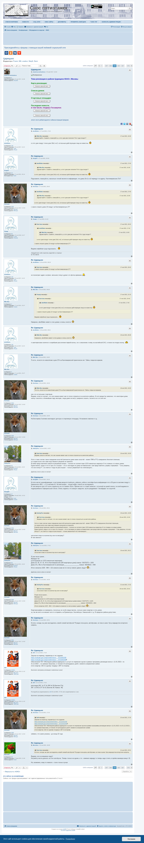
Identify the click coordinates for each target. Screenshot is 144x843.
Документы (62, 22)
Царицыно (8, 58)
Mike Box (39, 136)
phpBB (64, 829)
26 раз (15, 469)
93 (12, 465)
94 (12, 233)
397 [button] (106, 66)
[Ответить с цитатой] (129, 70)
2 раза (15, 306)
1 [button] (101, 66)
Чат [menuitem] (47, 26)
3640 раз (16, 674)
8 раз (15, 759)
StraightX (6, 491)
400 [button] (118, 66)
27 (12, 494)
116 (12, 145)
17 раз (15, 236)
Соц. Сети (36, 22)
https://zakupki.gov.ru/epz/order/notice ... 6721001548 (48, 657)
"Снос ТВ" (93, 22)
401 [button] (123, 66)
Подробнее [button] (70, 839)
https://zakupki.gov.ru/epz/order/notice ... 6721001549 (48, 660)
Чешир (6, 231)
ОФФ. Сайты (49, 22)
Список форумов (11, 22)
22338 (13, 670)
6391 (12, 206)
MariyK (31, 61)
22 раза (16, 80)
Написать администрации (111, 22)
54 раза (15, 468)
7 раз (14, 148)
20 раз (15, 149)
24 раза (16, 237)
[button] (95, 65)
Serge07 (6, 170)
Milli (20, 61)
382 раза (15, 672)
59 (12, 757)
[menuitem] (13, 26)
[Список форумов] (17, 10)
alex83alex (7, 143)
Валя (36, 61)
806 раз (16, 210)
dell (5, 667)
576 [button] (128, 66)
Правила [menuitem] (21, 26)
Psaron (15, 61)
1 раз (14, 498)
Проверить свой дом (78, 22)
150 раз (15, 209)
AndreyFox (7, 463)
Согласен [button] (131, 839)
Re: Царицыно (37, 129)
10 (12, 173)
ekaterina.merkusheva (10, 75)
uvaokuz (25, 61)
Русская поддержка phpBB (68, 830)
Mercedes (7, 754)
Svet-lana (6, 204)
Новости (25, 22)
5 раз (14, 175)
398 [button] (110, 66)
